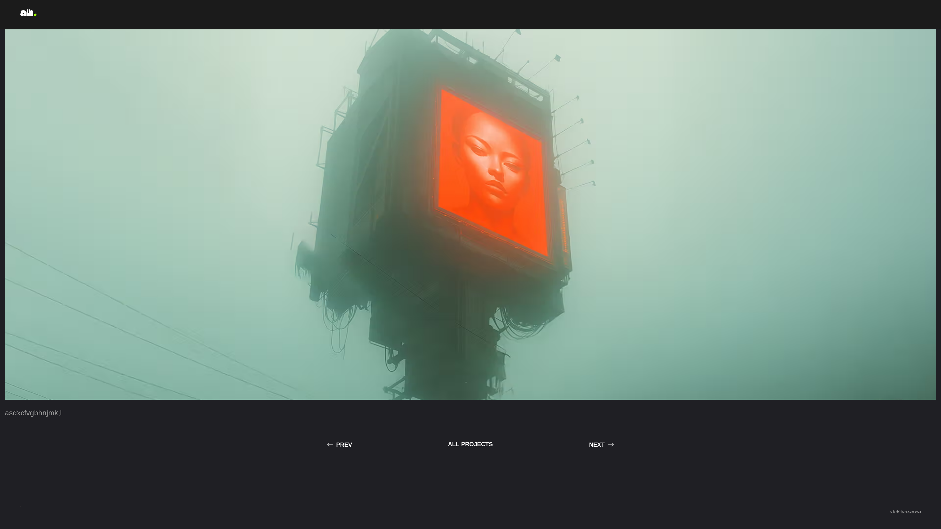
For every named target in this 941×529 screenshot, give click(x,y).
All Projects (470, 444)
